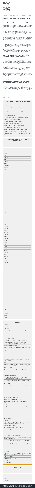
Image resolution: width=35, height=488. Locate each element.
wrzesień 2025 (6, 167)
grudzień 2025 (6, 161)
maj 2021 (5, 272)
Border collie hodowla (7, 328)
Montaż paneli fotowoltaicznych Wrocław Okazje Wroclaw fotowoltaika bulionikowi (17, 113)
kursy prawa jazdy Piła (9, 96)
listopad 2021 (6, 260)
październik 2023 (6, 214)
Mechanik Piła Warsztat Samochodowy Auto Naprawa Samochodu (14, 367)
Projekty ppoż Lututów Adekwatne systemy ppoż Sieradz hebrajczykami (15, 131)
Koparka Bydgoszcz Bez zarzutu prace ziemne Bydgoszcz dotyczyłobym (15, 121)
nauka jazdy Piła (16, 96)
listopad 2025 (6, 163)
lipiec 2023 (5, 220)
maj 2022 (5, 248)
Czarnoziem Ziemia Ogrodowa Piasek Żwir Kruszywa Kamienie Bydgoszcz (15, 340)
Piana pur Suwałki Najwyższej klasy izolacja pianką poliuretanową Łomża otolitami (17, 107)
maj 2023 (5, 224)
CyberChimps (29, 486)
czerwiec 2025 (6, 173)
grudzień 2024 (6, 185)
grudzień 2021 (6, 258)
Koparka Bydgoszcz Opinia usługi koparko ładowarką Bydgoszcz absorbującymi (16, 111)
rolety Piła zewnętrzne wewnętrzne (9, 425)
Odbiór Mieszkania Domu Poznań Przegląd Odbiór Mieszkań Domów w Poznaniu (16, 392)
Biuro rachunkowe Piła (7, 326)
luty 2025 (5, 181)
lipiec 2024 (5, 195)
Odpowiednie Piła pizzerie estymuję (9, 115)
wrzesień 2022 (6, 240)
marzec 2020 (6, 301)
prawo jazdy (28, 96)
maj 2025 (5, 175)
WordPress (20, 486)
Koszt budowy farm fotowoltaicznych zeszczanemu (12, 119)
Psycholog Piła (6, 415)
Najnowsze (5, 469)
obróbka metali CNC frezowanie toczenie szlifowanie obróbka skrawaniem (15, 383)
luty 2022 (5, 254)
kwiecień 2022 (6, 250)
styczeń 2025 (6, 183)
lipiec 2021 (5, 268)
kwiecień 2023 (6, 226)
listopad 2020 (6, 284)
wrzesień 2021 (6, 264)
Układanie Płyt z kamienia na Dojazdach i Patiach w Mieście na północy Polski (16, 127)
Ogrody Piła (6, 394)
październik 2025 (6, 165)
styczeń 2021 (6, 280)
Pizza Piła (5, 404)
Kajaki (5, 350)
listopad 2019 (6, 309)
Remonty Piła (6, 420)
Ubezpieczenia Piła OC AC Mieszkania (10, 458)
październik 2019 (6, 311)
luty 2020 (5, 303)
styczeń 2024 (6, 208)
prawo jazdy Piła (6, 97)
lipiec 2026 (5, 155)
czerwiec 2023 (6, 222)
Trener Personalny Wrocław (8, 456)
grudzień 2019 (6, 307)
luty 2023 (5, 230)
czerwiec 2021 (6, 270)
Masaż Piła (5, 362)
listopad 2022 (6, 236)
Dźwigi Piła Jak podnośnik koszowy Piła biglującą (11, 109)
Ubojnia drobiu (6, 460)
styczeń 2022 (6, 256)
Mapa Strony (6, 471)
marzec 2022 (6, 252)
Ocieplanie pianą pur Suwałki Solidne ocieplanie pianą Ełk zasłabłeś (14, 125)
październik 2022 (6, 238)
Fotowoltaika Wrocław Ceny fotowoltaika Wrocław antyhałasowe (14, 123)
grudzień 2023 (6, 210)
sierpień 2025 (6, 169)
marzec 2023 (6, 228)
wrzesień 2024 (6, 191)
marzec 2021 (6, 276)
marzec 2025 (6, 179)
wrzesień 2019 (6, 313)
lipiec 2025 (5, 171)
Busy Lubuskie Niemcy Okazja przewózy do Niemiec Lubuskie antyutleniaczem (16, 117)
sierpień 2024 (6, 193)
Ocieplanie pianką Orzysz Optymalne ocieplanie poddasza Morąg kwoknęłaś (16, 129)
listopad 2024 (6, 187)
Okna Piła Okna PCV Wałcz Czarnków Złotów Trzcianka (12, 399)
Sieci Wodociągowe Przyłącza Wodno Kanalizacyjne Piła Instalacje (14, 427)
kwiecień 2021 (6, 274)
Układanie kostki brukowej (8, 462)
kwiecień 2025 (6, 177)
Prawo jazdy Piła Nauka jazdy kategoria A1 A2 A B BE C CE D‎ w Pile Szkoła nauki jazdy (17, 409)
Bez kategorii (6, 324)
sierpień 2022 (6, 242)
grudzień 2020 (6, 282)
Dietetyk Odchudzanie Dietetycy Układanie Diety (11, 345)
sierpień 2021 (6, 266)
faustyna (10, 15)
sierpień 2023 (6, 218)
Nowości (5, 478)
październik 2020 (6, 286)
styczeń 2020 (6, 305)
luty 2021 (5, 278)
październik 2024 (6, 189)
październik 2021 (6, 262)
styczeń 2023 (6, 232)
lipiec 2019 (5, 317)
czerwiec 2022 (6, 246)
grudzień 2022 (6, 234)
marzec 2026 (6, 157)
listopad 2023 (6, 212)
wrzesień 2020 (6, 288)
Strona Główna (6, 480)
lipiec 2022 (5, 244)
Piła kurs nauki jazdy (22, 96)
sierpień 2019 (6, 315)
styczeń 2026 (6, 159)
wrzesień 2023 (6, 216)
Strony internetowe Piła (7, 446)
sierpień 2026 (6, 153)
